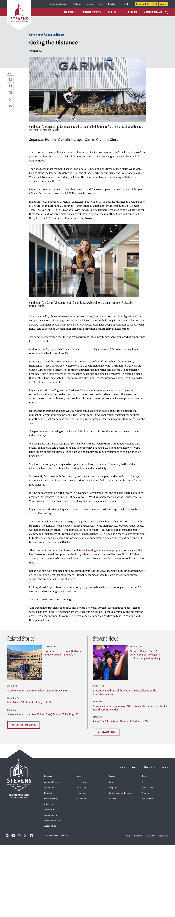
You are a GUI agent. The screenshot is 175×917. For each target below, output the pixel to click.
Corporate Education (50, 815)
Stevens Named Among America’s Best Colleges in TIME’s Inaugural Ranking (145, 654)
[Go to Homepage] (19, 15)
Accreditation (81, 793)
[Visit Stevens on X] (25, 835)
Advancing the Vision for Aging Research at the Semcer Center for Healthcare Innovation (130, 707)
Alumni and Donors (54, 34)
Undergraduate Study (51, 798)
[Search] (166, 12)
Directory (145, 782)
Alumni (90, 4)
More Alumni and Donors (24, 725)
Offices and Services (83, 782)
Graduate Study (49, 804)
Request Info (142, 4)
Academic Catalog (50, 826)
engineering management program (102, 550)
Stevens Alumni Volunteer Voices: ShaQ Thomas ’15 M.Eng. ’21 (42, 714)
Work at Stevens (147, 787)
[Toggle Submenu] (117, 4)
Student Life (114, 12)
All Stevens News (106, 732)
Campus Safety (114, 787)
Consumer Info (81, 798)
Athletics (77, 4)
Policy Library (81, 787)
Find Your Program (50, 787)
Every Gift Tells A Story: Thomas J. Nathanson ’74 (121, 721)
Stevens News (36, 34)
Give (101, 4)
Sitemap (127, 836)
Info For (111, 4)
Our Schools (48, 793)
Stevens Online (49, 809)
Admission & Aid (153, 12)
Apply (163, 4)
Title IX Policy (150, 836)
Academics (69, 12)
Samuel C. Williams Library (53, 820)
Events (111, 782)
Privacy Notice (137, 836)
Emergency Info (163, 836)
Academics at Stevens (51, 782)
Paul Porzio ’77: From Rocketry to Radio (29, 702)
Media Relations (147, 798)
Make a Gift (148, 767)
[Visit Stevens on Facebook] (31, 835)
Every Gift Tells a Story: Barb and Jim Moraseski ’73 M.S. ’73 (63, 652)
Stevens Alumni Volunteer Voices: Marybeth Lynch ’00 (37, 690)
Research (132, 12)
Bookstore (112, 798)
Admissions (146, 793)
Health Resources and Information (120, 793)
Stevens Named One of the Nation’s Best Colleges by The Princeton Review (125, 692)
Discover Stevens (91, 12)
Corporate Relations (59, 4)
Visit (154, 4)
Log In (126, 4)
